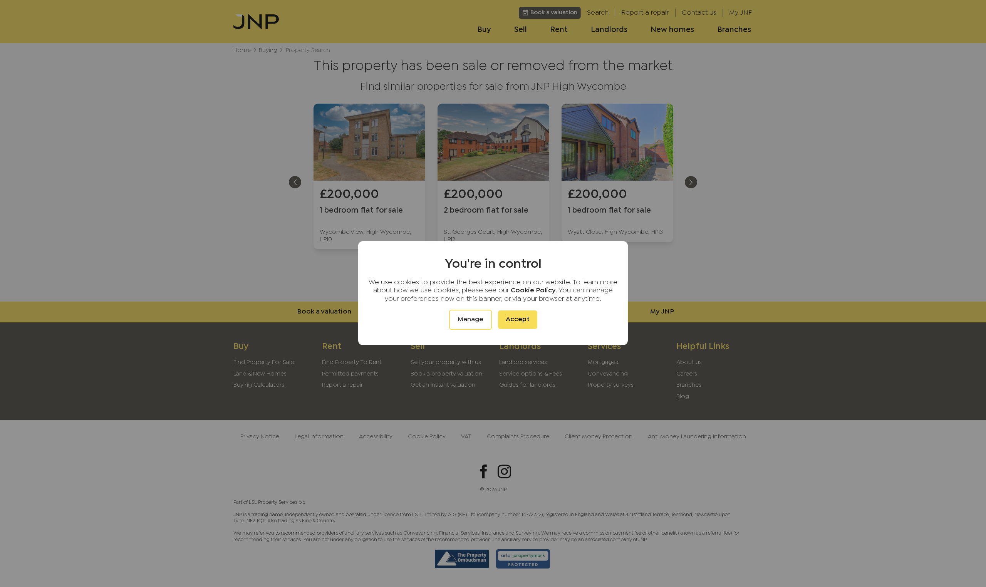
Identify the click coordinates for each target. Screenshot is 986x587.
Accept (518, 319)
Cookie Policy (533, 291)
